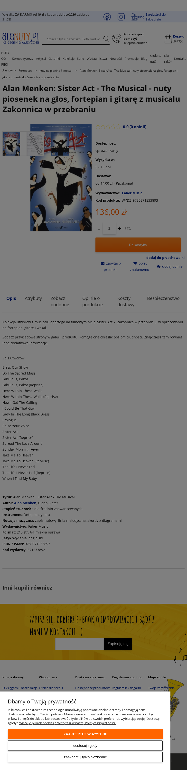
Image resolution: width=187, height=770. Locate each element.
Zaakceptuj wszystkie (85, 734)
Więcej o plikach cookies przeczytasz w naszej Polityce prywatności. (67, 723)
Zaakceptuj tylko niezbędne (85, 757)
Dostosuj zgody (85, 745)
